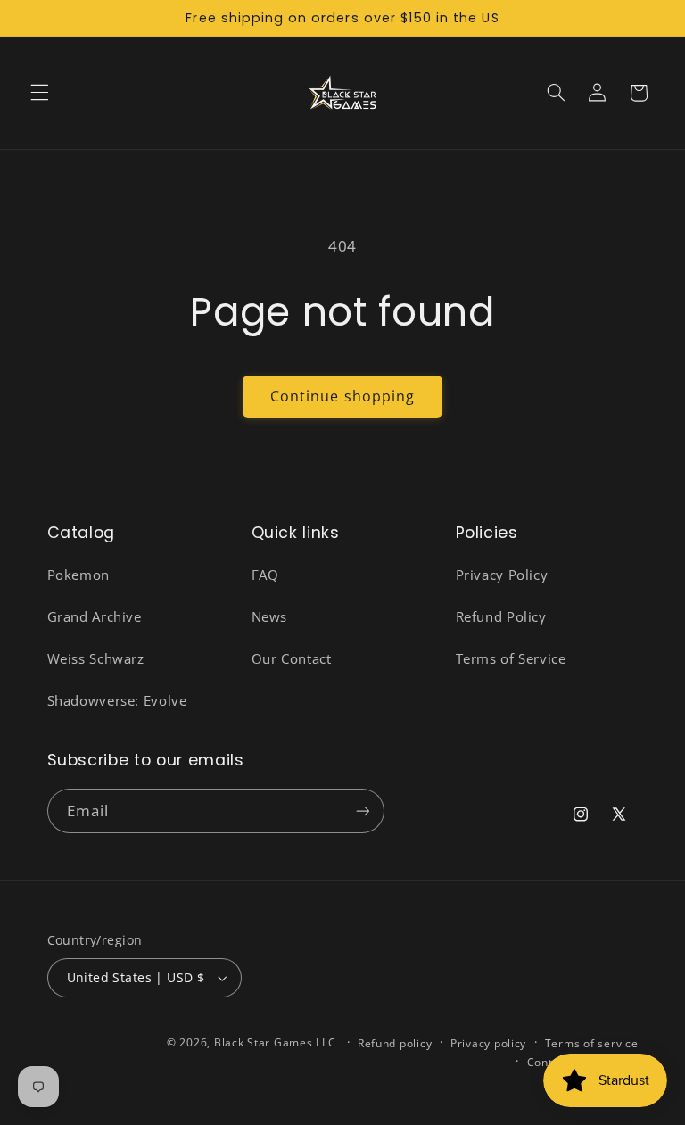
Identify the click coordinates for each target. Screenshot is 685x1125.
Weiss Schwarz (95, 658)
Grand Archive (94, 616)
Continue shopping (342, 396)
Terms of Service (511, 658)
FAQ (265, 574)
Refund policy (395, 1043)
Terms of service (592, 1043)
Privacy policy (488, 1043)
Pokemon (78, 574)
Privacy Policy (502, 574)
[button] (39, 92)
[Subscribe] (362, 810)
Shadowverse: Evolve (117, 700)
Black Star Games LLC (275, 1042)
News (270, 616)
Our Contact (292, 658)
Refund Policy (501, 616)
